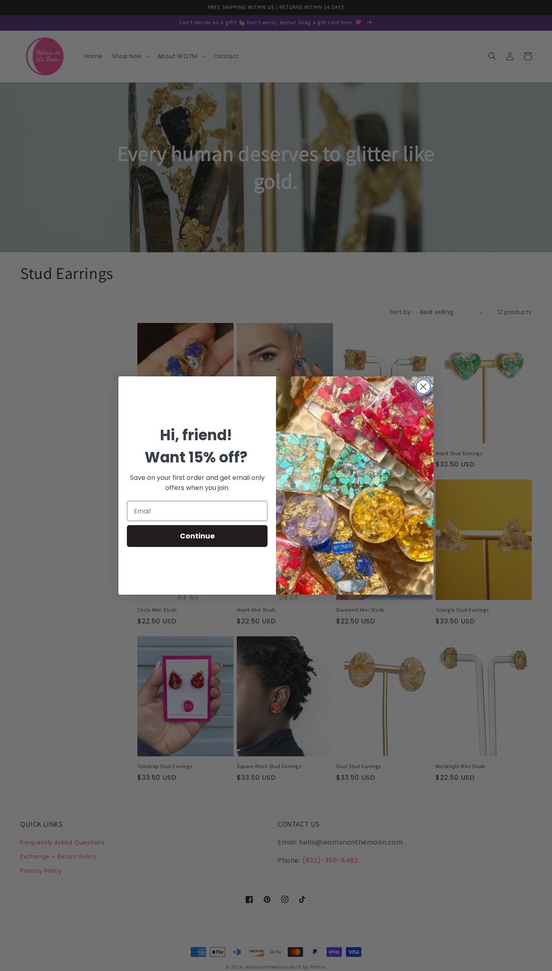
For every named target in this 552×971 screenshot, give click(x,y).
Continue (197, 536)
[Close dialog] (423, 387)
